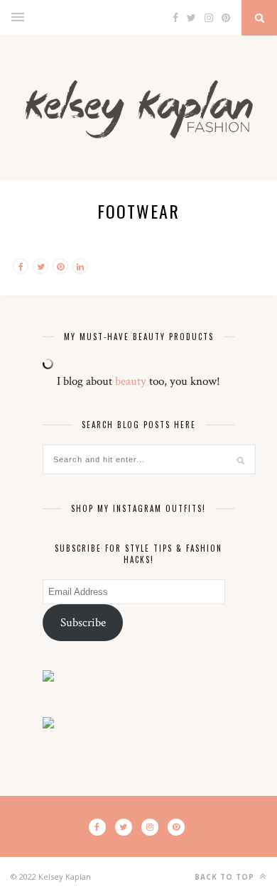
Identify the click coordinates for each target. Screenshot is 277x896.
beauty (130, 381)
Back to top (226, 877)
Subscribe (83, 622)
